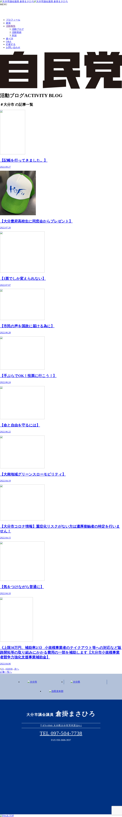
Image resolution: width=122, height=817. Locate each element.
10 (6, 669)
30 (11, 669)
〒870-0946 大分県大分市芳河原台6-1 (61, 725)
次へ (16, 669)
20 (9, 669)
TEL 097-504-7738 (61, 733)
